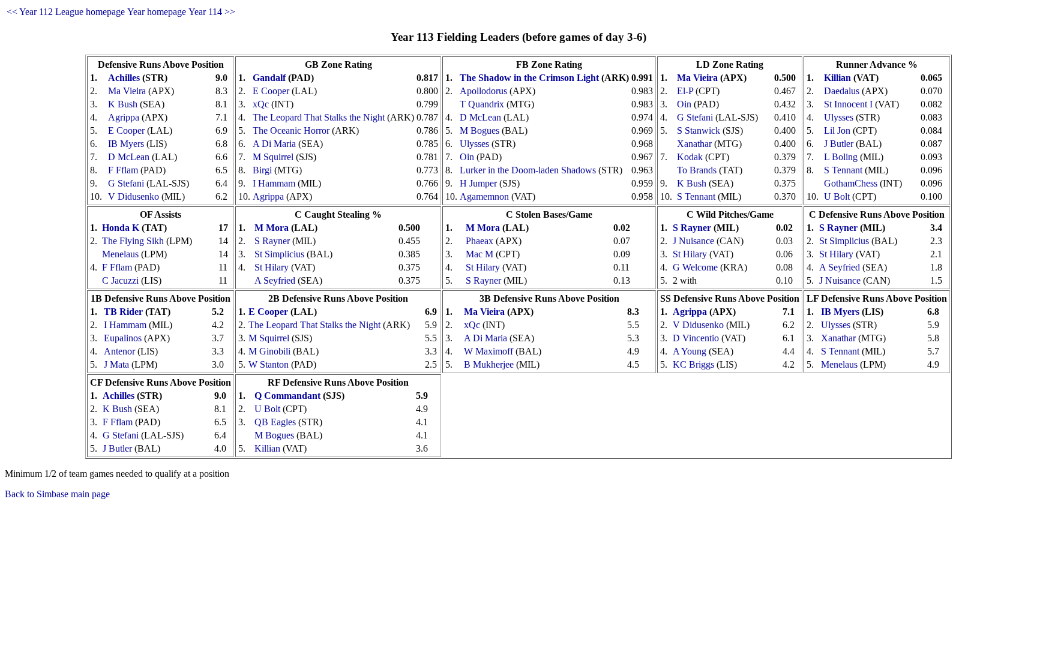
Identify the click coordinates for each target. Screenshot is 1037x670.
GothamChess (850, 183)
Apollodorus (483, 91)
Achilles (124, 78)
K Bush (122, 104)
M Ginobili (269, 351)
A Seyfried (274, 280)
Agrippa (123, 117)
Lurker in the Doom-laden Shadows (528, 170)
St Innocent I (848, 104)
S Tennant (696, 196)
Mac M (479, 254)
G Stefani (126, 183)
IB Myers (126, 144)
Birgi (262, 170)
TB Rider (123, 312)
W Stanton (268, 364)
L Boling (841, 157)
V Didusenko (133, 196)
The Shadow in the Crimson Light (529, 78)
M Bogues (479, 130)
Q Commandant (287, 395)
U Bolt (837, 196)
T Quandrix (482, 104)
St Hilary (271, 267)
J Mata (116, 364)
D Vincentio (696, 338)
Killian (837, 78)
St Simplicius (279, 254)
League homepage (90, 12)
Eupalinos (123, 338)
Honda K (120, 228)
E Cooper (126, 130)
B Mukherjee (489, 364)
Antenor (119, 351)
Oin (467, 157)
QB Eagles (275, 422)
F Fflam (123, 170)
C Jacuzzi (120, 280)
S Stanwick (698, 130)
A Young (689, 351)
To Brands (697, 170)
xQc (261, 104)
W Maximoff (488, 351)
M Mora (271, 228)
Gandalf (269, 78)
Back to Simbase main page (57, 494)
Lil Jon (837, 130)
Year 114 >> (211, 12)
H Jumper (478, 183)
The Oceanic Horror (291, 130)
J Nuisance (693, 241)
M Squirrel (273, 157)
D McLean (128, 157)
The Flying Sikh (133, 241)
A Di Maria (274, 144)
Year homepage (156, 12)
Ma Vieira (127, 91)
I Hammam (274, 183)
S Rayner (272, 241)
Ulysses (474, 144)
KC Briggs (693, 364)
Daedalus (841, 91)
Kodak (690, 157)
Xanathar (694, 144)
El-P (685, 91)
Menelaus (120, 254)
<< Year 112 (30, 12)
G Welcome (695, 267)
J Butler (838, 144)
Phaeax (479, 241)
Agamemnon (484, 196)
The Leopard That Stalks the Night (319, 117)
